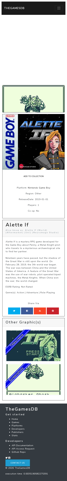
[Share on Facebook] (27, 310)
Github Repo (19, 452)
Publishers (18, 432)
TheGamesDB (14, 8)
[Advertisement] (33, 50)
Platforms (17, 425)
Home (15, 419)
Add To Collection (34, 176)
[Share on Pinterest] (53, 310)
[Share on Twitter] (14, 310)
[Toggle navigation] (59, 8)
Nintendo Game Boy (39, 187)
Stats (15, 435)
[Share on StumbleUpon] (40, 310)
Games (15, 422)
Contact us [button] (18, 463)
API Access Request (23, 448)
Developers (18, 428)
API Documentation (22, 445)
